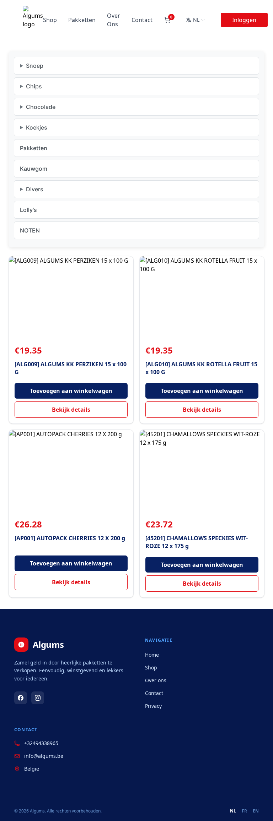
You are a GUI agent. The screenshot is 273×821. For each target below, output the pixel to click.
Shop (50, 20)
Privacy (153, 705)
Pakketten (82, 20)
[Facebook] (20, 697)
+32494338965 (41, 743)
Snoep (34, 65)
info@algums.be (43, 755)
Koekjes (36, 127)
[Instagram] (37, 697)
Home (152, 654)
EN (256, 811)
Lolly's (28, 209)
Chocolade (40, 106)
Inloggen (244, 20)
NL (233, 811)
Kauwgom (33, 168)
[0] (167, 20)
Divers (34, 189)
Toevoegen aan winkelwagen (71, 391)
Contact (142, 20)
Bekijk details (71, 410)
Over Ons (113, 20)
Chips (34, 86)
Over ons (155, 680)
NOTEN (30, 230)
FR (244, 811)
